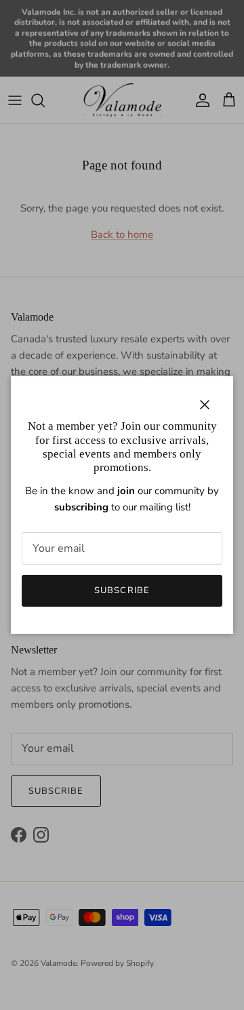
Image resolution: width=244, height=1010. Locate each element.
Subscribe (121, 590)
